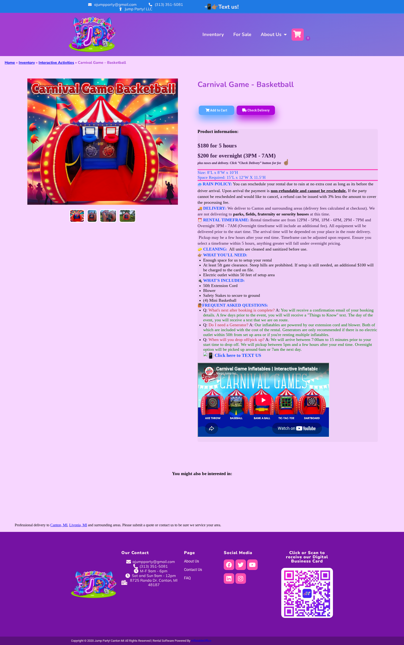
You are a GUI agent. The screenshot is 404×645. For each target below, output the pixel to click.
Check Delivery (258, 110)
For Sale (242, 34)
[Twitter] (240, 564)
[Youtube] (252, 564)
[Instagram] (240, 578)
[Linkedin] (229, 578)
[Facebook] (229, 564)
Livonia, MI (78, 525)
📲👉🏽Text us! (221, 7)
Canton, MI (58, 525)
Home (10, 62)
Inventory (213, 34)
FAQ (187, 578)
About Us (271, 34)
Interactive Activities (56, 62)
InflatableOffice (201, 640)
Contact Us (193, 569)
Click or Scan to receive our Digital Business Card (307, 557)
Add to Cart (218, 110)
